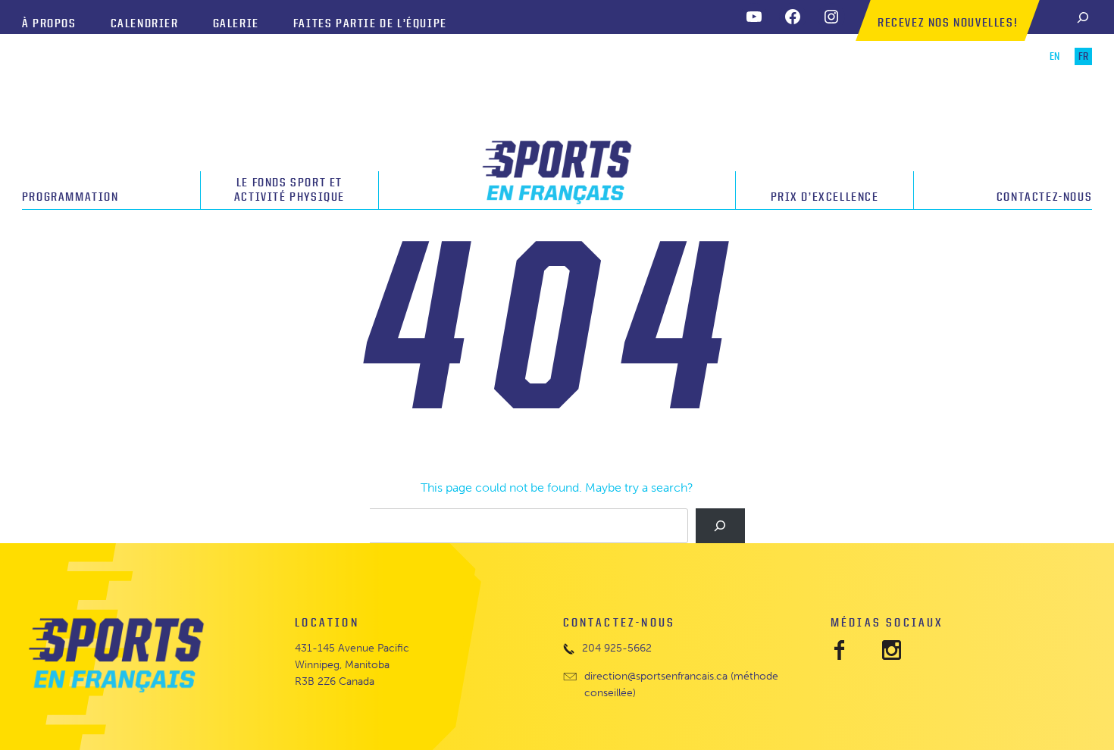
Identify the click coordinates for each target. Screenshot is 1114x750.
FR (1083, 56)
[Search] (1083, 17)
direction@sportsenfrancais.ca (656, 676)
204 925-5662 (617, 648)
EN (1054, 56)
